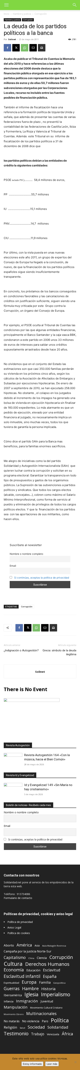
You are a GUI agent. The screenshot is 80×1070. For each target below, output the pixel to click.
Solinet (12, 39)
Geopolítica (59, 982)
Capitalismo (15, 957)
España (50, 976)
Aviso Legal (14, 927)
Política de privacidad (20, 922)
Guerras (12, 989)
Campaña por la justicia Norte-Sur (27, 951)
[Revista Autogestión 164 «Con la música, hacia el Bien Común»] (13, 760)
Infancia (8, 1001)
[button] (6, 5)
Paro (45, 1021)
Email (13, 565)
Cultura (13, 964)
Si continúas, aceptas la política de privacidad (41, 577)
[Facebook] (7, 47)
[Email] (33, 47)
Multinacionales (41, 1013)
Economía (14, 970)
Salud (22, 1027)
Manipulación (16, 1007)
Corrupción (41, 13)
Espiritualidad (11, 982)
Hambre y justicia (22, 13)
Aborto (9, 945)
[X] (16, 47)
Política (60, 1020)
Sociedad (36, 1027)
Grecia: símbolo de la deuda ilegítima (59, 652)
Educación (33, 970)
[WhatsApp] (24, 47)
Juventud (47, 1001)
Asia (37, 945)
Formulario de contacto (18, 898)
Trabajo (37, 1034)
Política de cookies (18, 933)
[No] (75, 1062)
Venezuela (53, 1034)
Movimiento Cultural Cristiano (46, 1007)
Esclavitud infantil (22, 976)
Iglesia (31, 994)
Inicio (6, 13)
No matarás (12, 1021)
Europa (29, 982)
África (67, 1034)
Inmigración (27, 1001)
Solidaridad (57, 1027)
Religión (10, 1027)
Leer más (52, 1063)
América (24, 945)
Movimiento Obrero (14, 1014)
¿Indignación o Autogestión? (21, 650)
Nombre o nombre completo (26, 553)
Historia (48, 989)
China (31, 958)
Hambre (30, 989)
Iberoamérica (13, 995)
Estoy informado (32, 1063)
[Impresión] (41, 47)
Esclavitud (51, 970)
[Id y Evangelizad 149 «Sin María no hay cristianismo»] (13, 789)
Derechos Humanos (47, 964)
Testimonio (16, 1033)
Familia (45, 982)
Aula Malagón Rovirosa (54, 945)
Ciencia (42, 958)
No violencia (30, 1021)
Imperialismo (55, 994)
